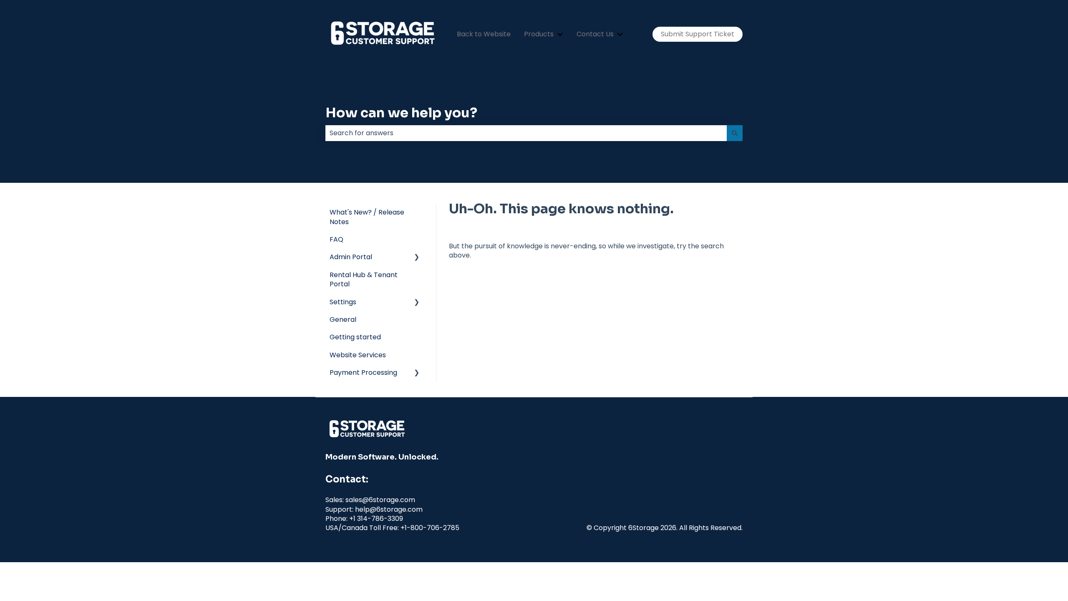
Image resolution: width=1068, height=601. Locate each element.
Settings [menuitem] (343, 302)
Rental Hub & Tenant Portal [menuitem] (364, 279)
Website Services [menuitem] (358, 355)
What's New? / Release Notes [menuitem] (367, 216)
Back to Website (484, 34)
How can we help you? (401, 112)
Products (539, 34)
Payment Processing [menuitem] (363, 372)
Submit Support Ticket (697, 34)
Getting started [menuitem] (355, 337)
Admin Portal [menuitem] (351, 257)
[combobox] (526, 133)
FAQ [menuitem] (336, 239)
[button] (416, 257)
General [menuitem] (343, 319)
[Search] (735, 133)
